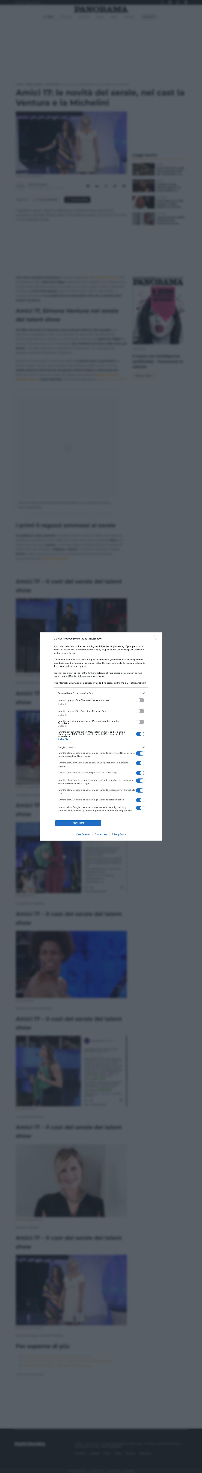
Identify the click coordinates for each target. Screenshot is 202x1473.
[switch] (140, 700)
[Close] (156, 639)
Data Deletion (83, 834)
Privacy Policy (119, 834)
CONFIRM (78, 823)
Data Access (101, 834)
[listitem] (101, 693)
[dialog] (101, 736)
